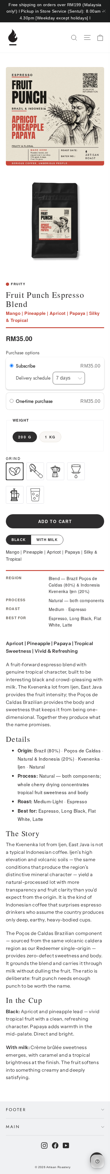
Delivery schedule (34, 378)
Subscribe (26, 366)
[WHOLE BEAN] (14, 471)
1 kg (50, 437)
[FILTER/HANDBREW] (76, 471)
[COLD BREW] (35, 495)
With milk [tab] (47, 539)
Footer (16, 1110)
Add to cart (55, 521)
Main (13, 1127)
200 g (24, 437)
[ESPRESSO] (35, 471)
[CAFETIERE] (14, 495)
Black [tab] (18, 539)
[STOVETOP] (55, 471)
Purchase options (22, 352)
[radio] (11, 401)
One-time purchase (34, 401)
